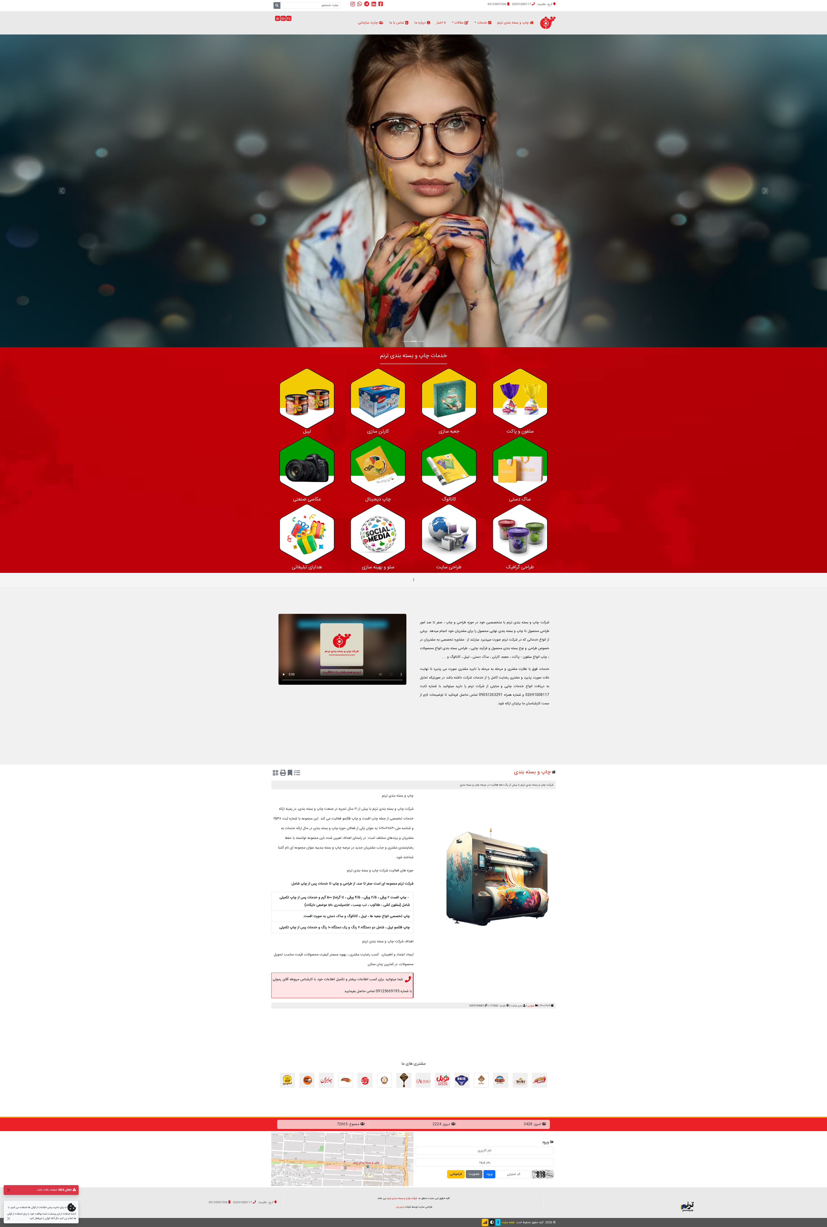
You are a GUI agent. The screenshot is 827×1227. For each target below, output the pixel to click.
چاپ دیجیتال (378, 499)
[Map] (342, 1159)
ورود (489, 1174)
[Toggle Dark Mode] (492, 1222)
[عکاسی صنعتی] (306, 466)
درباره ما (420, 23)
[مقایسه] (297, 774)
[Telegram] (367, 4)
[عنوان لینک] (687, 1203)
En (283, 18)
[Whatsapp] (359, 4)
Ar (277, 18)
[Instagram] (353, 4)
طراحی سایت (449, 567)
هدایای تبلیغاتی (307, 567)
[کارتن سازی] (378, 399)
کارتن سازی (378, 431)
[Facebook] (381, 4)
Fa (288, 18)
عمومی (531, 1005)
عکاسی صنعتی (307, 499)
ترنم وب (400, 1207)
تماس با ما (397, 23)
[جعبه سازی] (449, 399)
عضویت (474, 1174)
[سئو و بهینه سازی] (378, 534)
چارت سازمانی (368, 23)
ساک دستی (520, 499)
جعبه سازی (449, 431)
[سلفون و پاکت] (520, 399)
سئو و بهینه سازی (378, 567)
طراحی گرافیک (520, 567)
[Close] (8, 1190)
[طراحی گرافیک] (520, 534)
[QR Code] (275, 774)
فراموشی (456, 1174)
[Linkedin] (374, 4)
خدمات (482, 23)
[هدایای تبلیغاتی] (306, 534)
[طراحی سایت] (449, 534)
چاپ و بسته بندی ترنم (513, 23)
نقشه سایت (508, 1222)
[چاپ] (283, 774)
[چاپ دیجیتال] (378, 466)
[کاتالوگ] (449, 466)
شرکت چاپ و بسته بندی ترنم (402, 1198)
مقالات (459, 23)
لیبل (307, 431)
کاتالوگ (449, 499)
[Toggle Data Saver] (485, 1222)
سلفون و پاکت (520, 431)
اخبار (440, 23)
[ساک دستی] (520, 466)
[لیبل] (306, 399)
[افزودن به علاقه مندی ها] (290, 774)
